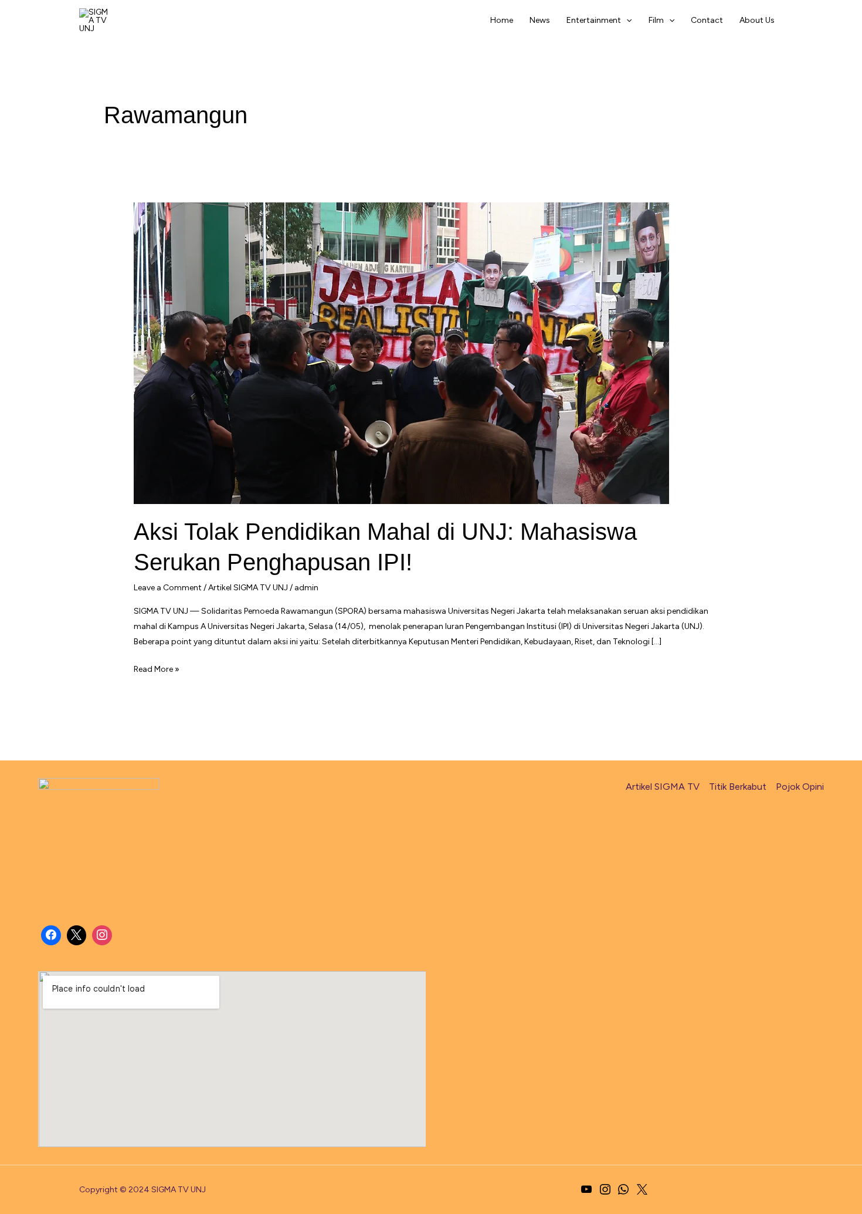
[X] (77, 935)
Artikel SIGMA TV (663, 786)
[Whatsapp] (624, 1190)
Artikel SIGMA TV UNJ (248, 588)
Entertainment (593, 20)
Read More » (156, 670)
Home (501, 20)
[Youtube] (586, 1190)
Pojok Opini (800, 786)
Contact (707, 20)
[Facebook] (51, 935)
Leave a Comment (168, 588)
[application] (626, 20)
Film (656, 20)
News (540, 20)
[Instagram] (102, 935)
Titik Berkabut (737, 786)
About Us (757, 20)
